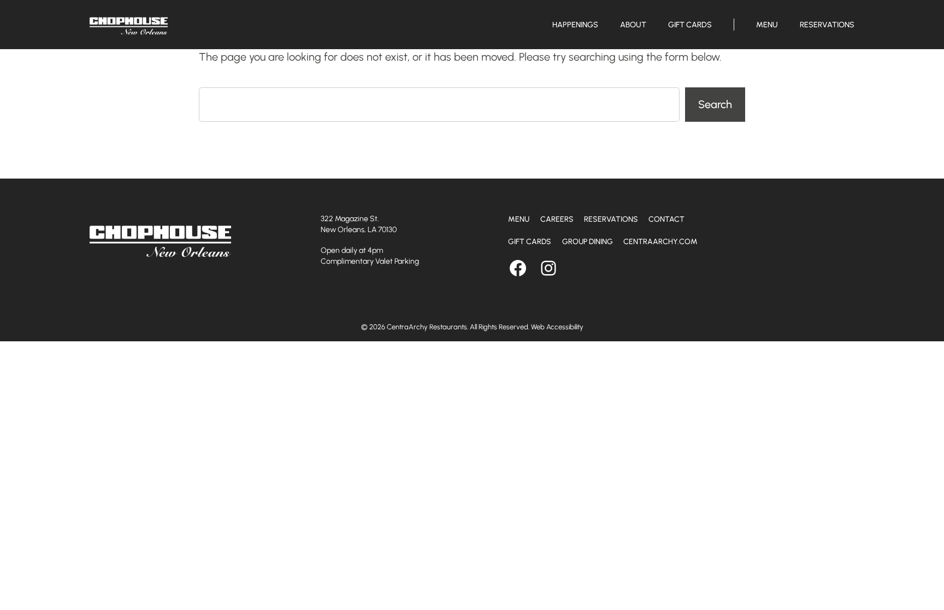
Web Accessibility (557, 327)
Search (715, 104)
